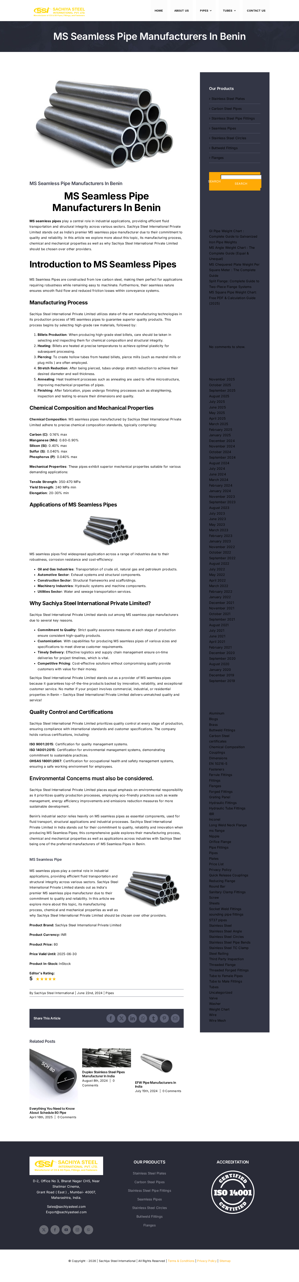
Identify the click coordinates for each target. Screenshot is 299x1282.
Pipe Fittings (218, 847)
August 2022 (219, 563)
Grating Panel (219, 797)
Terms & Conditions (181, 1261)
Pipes (110, 993)
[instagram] (77, 1229)
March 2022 (218, 586)
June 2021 (217, 636)
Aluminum (217, 713)
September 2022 (222, 558)
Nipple (214, 836)
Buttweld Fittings (225, 148)
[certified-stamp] (232, 1172)
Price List (216, 864)
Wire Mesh (217, 1020)
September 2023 (222, 502)
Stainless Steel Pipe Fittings (233, 118)
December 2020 (222, 653)
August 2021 (219, 625)
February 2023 (220, 536)
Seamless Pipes (224, 128)
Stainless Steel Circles (229, 138)
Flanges (218, 158)
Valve (213, 998)
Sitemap (225, 1261)
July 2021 (216, 630)
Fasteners (216, 769)
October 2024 (220, 452)
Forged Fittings (221, 792)
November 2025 (222, 379)
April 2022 (217, 580)
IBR (211, 814)
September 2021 (222, 619)
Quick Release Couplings (228, 875)
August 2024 (219, 463)
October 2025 (220, 385)
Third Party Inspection (226, 959)
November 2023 (222, 496)
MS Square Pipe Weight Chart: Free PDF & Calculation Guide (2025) (233, 297)
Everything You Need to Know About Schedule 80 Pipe (54, 1076)
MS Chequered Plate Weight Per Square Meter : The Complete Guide (234, 270)
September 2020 (222, 658)
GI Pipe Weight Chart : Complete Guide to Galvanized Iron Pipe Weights (233, 236)
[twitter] (43, 1229)
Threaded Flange (222, 965)
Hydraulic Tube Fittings (227, 808)
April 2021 (217, 642)
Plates (213, 858)
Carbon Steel (219, 736)
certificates (218, 741)
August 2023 (219, 508)
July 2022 (217, 569)
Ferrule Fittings (220, 775)
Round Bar (217, 886)
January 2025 (220, 435)
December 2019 (221, 675)
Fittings (214, 780)
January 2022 (220, 597)
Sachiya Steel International (54, 993)
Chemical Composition (227, 747)
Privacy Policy (220, 870)
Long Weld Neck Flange (228, 825)
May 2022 (217, 575)
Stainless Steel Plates (228, 99)
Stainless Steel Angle (225, 931)
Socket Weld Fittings (225, 909)
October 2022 (220, 552)
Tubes (213, 987)
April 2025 (217, 418)
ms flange (217, 830)
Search (214, 181)
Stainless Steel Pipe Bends (229, 942)
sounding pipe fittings (226, 914)
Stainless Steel (220, 925)
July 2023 (217, 513)
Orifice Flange (220, 842)
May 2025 (217, 413)
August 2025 (219, 396)
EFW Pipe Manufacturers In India (159, 1063)
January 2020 (220, 670)
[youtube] (66, 1229)
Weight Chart (219, 1009)
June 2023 (217, 519)
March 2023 (218, 530)
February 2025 (220, 430)
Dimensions (218, 758)
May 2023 (217, 524)
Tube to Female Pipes (226, 976)
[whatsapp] (88, 1229)
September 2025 (222, 390)
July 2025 (217, 402)
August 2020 (219, 664)
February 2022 (220, 591)
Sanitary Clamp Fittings (227, 892)
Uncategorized (220, 992)
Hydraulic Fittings (223, 803)
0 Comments (67, 1117)
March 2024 (218, 480)
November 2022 (222, 547)
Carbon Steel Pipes (227, 109)
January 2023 (220, 541)
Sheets (214, 903)
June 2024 (217, 474)
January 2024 (220, 491)
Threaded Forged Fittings (229, 970)
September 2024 (222, 457)
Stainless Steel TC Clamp (229, 948)
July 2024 (217, 468)
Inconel (214, 819)
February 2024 (220, 485)
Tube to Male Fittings (225, 981)
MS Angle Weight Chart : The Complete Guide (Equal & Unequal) (232, 253)
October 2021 (220, 614)
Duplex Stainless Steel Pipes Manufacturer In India (107, 1058)
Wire (212, 1015)
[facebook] (55, 1229)
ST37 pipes (218, 920)
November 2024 (222, 446)
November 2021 (221, 608)
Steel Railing (218, 953)
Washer (215, 1004)
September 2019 (222, 681)
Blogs (213, 719)
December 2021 (221, 603)
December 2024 (222, 441)
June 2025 (217, 407)
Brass (213, 725)
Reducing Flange (222, 881)
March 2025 (218, 424)
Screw (214, 897)
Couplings (217, 752)
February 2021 (220, 647)
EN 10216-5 (218, 764)
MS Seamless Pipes (44, 279)
